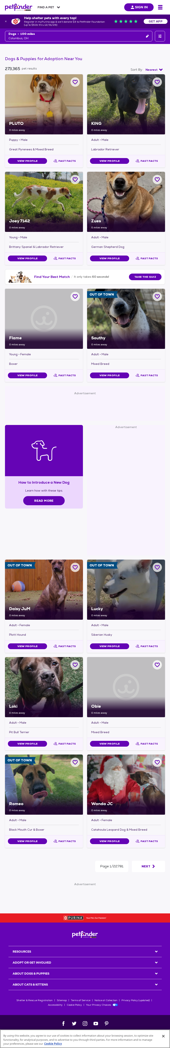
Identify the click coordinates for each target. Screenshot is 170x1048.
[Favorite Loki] (75, 665)
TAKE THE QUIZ (145, 277)
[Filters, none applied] (160, 36)
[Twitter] (74, 1023)
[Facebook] (63, 1023)
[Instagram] (85, 1023)
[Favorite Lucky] (157, 567)
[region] (85, 1039)
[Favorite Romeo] (75, 762)
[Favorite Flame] (75, 296)
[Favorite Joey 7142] (75, 179)
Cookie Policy (74, 1005)
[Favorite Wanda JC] (157, 762)
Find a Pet (46, 7)
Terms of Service (80, 1000)
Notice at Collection (106, 1000)
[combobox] (154, 69)
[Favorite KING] (157, 82)
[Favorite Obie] (157, 665)
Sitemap (62, 1000)
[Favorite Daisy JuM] (75, 567)
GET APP (156, 21)
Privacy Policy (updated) (135, 1000)
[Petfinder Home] (18, 7)
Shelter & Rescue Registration (34, 1000)
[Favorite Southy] (157, 296)
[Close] (163, 1036)
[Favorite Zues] (157, 179)
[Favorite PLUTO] (75, 82)
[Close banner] (5, 21)
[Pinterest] (106, 1023)
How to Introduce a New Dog (44, 482)
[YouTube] (96, 1023)
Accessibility (55, 1005)
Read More (43, 501)
